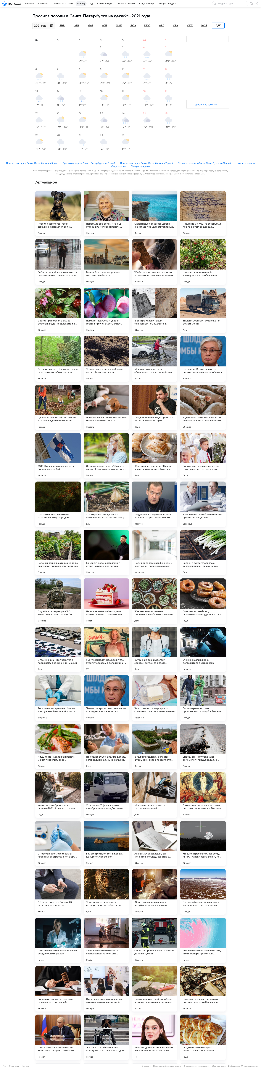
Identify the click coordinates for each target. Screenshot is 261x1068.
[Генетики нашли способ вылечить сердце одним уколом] (58, 940)
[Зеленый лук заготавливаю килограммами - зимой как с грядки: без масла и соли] (203, 552)
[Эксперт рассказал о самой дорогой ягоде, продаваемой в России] (58, 310)
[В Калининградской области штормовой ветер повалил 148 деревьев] (154, 746)
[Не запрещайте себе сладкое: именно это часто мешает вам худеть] (106, 601)
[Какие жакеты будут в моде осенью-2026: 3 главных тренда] (58, 795)
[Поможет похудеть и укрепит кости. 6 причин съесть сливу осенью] (106, 310)
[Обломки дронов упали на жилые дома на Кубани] (154, 940)
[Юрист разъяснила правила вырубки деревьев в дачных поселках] (154, 892)
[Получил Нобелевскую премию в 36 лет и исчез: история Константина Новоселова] (154, 407)
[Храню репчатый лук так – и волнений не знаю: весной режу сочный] (106, 504)
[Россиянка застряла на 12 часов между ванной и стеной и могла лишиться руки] (58, 698)
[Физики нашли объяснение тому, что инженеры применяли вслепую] (203, 940)
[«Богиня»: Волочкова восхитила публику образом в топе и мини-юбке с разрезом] (106, 649)
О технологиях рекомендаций (196, 1066)
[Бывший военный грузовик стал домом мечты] (203, 310)
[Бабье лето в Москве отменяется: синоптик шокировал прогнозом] (58, 262)
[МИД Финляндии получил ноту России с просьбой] (58, 456)
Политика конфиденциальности (167, 1066)
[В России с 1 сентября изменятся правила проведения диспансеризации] (203, 504)
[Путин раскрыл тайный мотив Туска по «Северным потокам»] (58, 1037)
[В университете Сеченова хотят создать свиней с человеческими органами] (203, 407)
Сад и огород (118, 166)
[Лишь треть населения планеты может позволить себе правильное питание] (58, 746)
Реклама (25, 1066)
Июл (147, 25)
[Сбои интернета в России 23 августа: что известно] (58, 892)
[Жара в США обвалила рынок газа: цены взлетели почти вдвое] (106, 1037)
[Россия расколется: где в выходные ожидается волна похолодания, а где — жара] (58, 213)
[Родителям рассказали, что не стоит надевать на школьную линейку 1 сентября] (203, 456)
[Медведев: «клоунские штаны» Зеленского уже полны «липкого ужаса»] (154, 504)
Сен (175, 25)
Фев (76, 25)
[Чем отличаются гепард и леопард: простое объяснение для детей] (106, 892)
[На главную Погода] (14, 3)
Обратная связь (219, 1066)
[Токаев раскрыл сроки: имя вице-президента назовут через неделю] (106, 698)
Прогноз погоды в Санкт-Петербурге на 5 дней (89, 163)
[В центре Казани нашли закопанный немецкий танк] (154, 310)
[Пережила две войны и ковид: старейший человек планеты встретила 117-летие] (106, 213)
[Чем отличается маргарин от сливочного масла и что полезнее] (154, 698)
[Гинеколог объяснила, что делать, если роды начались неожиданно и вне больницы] (106, 746)
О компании (14, 1066)
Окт (190, 25)
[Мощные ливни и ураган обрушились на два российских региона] (154, 359)
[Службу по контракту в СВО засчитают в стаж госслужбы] (58, 601)
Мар (90, 25)
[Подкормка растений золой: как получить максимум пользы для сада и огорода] (154, 989)
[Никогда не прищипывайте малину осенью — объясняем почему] (203, 262)
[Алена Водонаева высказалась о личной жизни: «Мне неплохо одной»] (154, 1037)
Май (119, 25)
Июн (133, 25)
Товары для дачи (140, 166)
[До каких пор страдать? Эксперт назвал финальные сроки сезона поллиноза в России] (106, 456)
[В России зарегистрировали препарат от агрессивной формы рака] (58, 843)
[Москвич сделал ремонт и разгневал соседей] (154, 795)
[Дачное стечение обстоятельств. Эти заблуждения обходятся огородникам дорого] (58, 407)
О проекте (146, 1066)
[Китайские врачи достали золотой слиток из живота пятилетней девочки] (154, 649)
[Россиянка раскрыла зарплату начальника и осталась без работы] (58, 989)
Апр (104, 25)
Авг (161, 25)
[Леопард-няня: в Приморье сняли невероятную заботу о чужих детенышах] (58, 359)
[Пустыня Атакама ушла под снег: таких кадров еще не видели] (203, 892)
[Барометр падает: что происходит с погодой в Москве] (203, 698)
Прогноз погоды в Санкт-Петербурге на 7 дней (146, 163)
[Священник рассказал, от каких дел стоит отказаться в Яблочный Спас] (203, 795)
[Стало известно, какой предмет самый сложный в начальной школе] (106, 989)
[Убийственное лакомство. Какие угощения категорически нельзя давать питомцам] (154, 262)
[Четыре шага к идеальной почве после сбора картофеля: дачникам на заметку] (106, 359)
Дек (218, 25)
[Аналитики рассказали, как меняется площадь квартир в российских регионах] (154, 843)
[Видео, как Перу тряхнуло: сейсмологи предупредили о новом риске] (203, 746)
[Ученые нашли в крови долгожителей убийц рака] (203, 649)
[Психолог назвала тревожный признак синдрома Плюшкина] (203, 989)
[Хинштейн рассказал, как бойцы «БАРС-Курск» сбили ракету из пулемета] (203, 843)
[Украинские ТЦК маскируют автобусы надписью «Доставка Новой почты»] (106, 795)
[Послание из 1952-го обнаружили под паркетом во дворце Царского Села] (203, 213)
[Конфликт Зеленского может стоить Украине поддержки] (106, 552)
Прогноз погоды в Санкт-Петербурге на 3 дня (31, 163)
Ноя (204, 25)
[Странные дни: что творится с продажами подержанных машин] (58, 649)
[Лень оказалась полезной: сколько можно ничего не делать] (106, 407)
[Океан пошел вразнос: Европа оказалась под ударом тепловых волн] (154, 213)
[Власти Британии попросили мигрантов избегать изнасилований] (106, 262)
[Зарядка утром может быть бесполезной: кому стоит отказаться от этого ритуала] (106, 940)
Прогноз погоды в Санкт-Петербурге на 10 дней (205, 163)
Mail (4, 1066)
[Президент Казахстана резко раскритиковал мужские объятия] (203, 359)
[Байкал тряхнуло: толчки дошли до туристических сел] (106, 843)
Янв (62, 25)
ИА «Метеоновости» (249, 1066)
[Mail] (4, 3)
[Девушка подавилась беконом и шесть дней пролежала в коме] (154, 552)
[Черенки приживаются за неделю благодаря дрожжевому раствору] (58, 552)
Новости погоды (246, 163)
